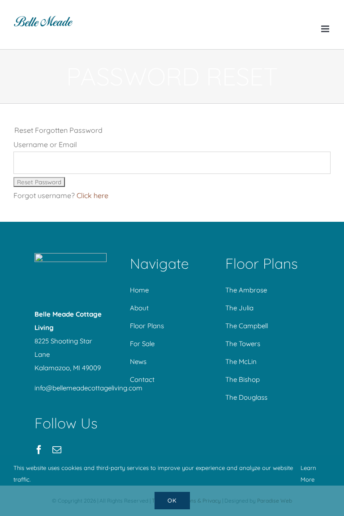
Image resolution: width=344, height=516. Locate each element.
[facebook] (38, 449)
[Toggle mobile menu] (326, 29)
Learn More (308, 473)
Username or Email (45, 144)
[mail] (56, 449)
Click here (92, 195)
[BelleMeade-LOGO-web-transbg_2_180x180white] (70, 256)
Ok (172, 500)
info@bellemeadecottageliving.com (88, 388)
